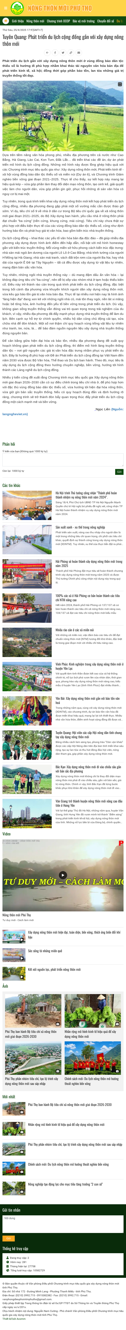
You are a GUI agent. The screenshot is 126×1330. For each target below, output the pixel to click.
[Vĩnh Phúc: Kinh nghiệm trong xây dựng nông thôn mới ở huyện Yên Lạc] (27, 676)
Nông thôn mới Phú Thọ (16, 914)
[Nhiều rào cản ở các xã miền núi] (27, 642)
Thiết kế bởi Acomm (14, 1318)
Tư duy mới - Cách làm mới (18, 920)
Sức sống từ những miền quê (45, 950)
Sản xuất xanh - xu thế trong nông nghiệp (80, 527)
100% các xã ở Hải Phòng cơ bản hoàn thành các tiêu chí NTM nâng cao (88, 597)
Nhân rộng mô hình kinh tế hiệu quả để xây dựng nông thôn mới (66, 1124)
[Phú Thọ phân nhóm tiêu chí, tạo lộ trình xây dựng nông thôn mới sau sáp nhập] (33, 1058)
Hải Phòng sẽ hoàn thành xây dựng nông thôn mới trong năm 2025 (89, 563)
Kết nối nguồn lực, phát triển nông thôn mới (54, 969)
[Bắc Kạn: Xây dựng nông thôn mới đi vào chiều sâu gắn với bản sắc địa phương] (27, 779)
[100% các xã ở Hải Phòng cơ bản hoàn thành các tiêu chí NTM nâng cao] (27, 608)
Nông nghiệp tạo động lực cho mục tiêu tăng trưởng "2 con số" (65, 1184)
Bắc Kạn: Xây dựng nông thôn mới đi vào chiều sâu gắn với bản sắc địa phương (88, 768)
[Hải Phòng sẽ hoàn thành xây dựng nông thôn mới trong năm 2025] (27, 574)
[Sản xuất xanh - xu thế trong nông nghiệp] (27, 539)
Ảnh (5, 986)
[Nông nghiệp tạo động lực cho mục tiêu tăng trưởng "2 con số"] (13, 1188)
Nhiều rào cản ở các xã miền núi (75, 629)
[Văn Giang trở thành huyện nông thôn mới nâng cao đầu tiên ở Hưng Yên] (27, 813)
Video (6, 834)
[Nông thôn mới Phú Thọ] (63, 875)
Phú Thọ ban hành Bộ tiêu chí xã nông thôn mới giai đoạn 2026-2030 (30, 1034)
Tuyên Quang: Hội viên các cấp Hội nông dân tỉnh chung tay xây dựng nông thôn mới (89, 734)
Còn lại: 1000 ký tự (13, 470)
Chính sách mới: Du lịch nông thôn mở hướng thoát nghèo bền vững (68, 1164)
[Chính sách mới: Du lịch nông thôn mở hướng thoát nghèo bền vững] (93, 1058)
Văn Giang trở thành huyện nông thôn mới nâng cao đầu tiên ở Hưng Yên (89, 803)
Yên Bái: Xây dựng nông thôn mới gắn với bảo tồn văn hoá (88, 700)
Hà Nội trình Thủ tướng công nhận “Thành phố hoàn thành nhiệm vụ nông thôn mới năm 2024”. (86, 494)
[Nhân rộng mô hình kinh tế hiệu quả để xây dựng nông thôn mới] (93, 1011)
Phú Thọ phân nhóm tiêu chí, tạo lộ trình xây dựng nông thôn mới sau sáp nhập (31, 1081)
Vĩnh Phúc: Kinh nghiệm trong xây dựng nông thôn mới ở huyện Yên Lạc (90, 666)
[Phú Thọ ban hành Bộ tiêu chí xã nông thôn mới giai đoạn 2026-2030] (33, 1011)
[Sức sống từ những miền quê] (13, 955)
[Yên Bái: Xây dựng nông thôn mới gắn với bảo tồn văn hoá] (27, 710)
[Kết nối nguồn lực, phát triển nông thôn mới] (13, 974)
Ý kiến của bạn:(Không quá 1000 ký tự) (25, 451)
